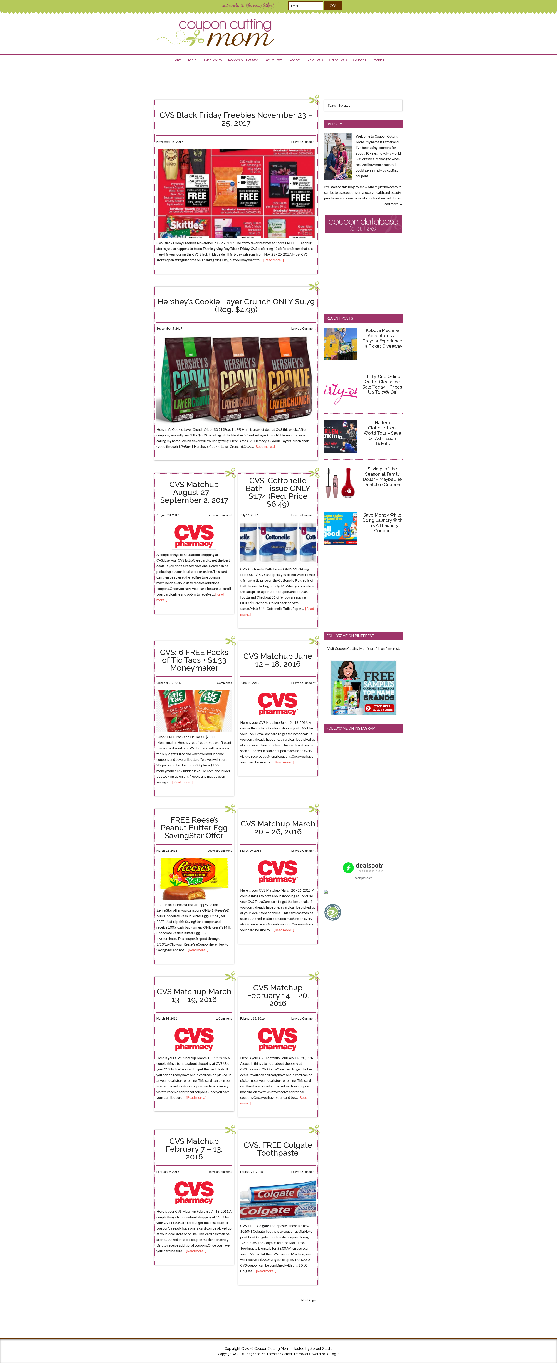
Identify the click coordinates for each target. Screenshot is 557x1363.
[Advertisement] (278, 80)
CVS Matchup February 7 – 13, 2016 (194, 1148)
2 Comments (223, 683)
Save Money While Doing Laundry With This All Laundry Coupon (382, 522)
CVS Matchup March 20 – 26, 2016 (278, 827)
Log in (334, 1354)
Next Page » (309, 1300)
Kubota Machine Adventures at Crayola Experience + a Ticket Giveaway (382, 338)
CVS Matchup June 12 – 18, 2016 (277, 659)
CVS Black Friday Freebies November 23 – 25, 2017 (236, 118)
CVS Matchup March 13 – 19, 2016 (194, 995)
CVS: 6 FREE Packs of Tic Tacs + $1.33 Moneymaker (194, 660)
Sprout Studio (321, 1348)
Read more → (392, 204)
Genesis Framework (296, 1354)
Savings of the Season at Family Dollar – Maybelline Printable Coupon (382, 476)
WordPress (320, 1354)
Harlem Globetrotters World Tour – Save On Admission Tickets (382, 433)
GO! (333, 6)
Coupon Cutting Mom (214, 32)
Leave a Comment (303, 141)
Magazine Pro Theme (262, 1354)
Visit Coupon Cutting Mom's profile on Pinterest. (363, 648)
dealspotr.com (363, 878)
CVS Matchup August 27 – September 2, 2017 (194, 492)
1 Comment (224, 1018)
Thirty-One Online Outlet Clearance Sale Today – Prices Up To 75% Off (382, 384)
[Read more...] (273, 260)
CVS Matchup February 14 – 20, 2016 (278, 995)
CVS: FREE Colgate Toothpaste (278, 1148)
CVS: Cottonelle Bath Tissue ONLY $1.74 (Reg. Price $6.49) (278, 492)
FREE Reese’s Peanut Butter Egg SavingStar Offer (194, 827)
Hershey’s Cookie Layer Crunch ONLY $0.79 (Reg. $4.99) (236, 305)
